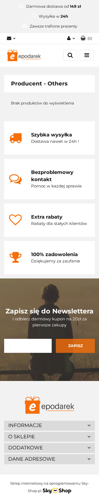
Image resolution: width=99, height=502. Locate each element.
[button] (86, 38)
